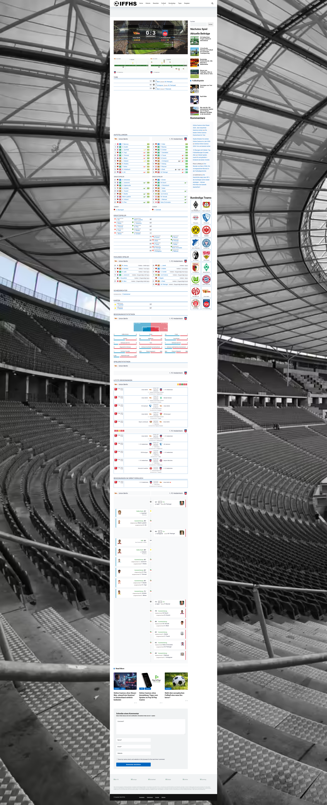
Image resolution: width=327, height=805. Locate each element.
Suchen (192, 21)
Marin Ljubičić (126, 196)
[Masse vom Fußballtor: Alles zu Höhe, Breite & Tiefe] (194, 77)
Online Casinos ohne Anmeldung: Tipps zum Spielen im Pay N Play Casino (148, 696)
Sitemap (163, 797)
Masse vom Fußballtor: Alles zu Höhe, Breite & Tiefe (206, 72)
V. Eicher (163, 180)
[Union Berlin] (136, 35)
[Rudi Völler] (194, 104)
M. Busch (163, 182)
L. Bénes (124, 158)
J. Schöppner (159, 85)
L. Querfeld (125, 150)
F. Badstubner (126, 294)
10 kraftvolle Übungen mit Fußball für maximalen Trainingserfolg (206, 50)
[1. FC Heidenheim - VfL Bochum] (151, 446)
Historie (148, 3)
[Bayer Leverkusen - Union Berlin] (151, 423)
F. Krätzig (163, 164)
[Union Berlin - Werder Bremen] (151, 399)
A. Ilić (124, 172)
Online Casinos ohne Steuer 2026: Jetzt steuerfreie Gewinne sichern (201, 128)
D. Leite (124, 272)
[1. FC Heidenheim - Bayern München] (151, 462)
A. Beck (157, 81)
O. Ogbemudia (126, 185)
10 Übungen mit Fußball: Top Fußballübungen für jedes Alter (201, 152)
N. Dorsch (163, 158)
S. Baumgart (120, 210)
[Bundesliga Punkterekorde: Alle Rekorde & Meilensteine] (194, 66)
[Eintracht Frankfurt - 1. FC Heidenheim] (151, 470)
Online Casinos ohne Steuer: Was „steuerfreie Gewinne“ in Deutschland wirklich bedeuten (125, 696)
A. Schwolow (126, 180)
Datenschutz (150, 797)
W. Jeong (124, 265)
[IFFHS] (125, 3)
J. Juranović (126, 182)
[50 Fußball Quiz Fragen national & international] (194, 44)
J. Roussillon (123, 278)
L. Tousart (125, 191)
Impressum (141, 797)
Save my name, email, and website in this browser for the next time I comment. (141, 759)
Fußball (163, 3)
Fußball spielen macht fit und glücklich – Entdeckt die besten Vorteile (201, 157)
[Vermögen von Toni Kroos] (194, 92)
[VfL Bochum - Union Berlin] (151, 408)
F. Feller (163, 144)
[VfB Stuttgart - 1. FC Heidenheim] (151, 454)
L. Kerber (163, 191)
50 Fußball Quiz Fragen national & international (205, 38)
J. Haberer (125, 161)
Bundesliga (172, 3)
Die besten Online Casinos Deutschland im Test (200, 132)
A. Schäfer (125, 188)
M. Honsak (164, 196)
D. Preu (124, 202)
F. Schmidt (158, 210)
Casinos (117, 688)
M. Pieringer (168, 81)
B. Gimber (163, 150)
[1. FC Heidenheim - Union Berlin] (151, 484)
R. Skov (124, 281)
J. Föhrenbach (165, 185)
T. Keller (163, 188)
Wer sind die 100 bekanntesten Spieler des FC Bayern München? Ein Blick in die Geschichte (206, 111)
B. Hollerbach (126, 169)
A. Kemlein (125, 268)
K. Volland (125, 199)
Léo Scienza (164, 194)
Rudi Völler (203, 96)
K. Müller (163, 268)
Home (141, 3)
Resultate (156, 3)
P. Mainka (163, 147)
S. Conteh (163, 272)
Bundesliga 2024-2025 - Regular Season (148, 25)
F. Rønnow (125, 144)
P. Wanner (168, 89)
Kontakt (157, 797)
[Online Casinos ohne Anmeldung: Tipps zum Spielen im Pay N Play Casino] (150, 681)
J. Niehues (164, 199)
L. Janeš (163, 265)
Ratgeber (187, 3)
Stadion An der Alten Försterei (146, 27)
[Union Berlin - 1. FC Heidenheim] (151, 391)
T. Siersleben (164, 152)
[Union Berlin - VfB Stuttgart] (151, 416)
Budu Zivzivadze (166, 202)
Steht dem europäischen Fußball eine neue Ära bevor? (174, 695)
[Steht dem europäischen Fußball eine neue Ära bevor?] (176, 681)
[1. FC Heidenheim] (165, 35)
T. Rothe (124, 166)
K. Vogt (124, 152)
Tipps (179, 3)
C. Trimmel (125, 155)
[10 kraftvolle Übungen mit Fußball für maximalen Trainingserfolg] (194, 55)
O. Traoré (163, 155)
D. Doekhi (125, 147)
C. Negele (161, 278)
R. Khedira (125, 164)
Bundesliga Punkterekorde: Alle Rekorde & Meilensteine (206, 62)
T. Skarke (125, 194)
